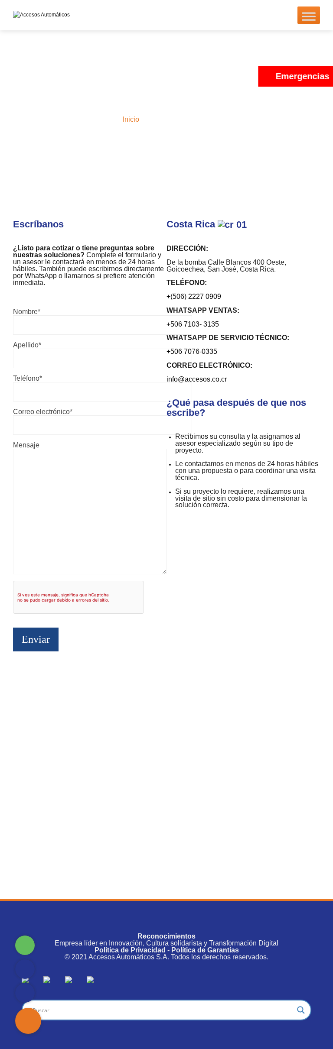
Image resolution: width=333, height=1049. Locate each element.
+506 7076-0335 (191, 351)
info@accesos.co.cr (196, 379)
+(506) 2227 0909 (193, 296)
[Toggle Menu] (309, 15)
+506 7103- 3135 (192, 324)
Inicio (131, 119)
